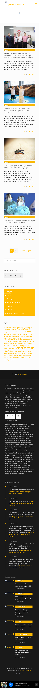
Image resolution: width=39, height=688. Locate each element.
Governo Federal (9, 341)
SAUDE (25, 353)
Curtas (9, 295)
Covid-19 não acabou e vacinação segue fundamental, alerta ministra (19, 220)
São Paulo (27, 358)
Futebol (18, 339)
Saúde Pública (8, 355)
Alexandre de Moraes (10, 327)
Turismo (13, 360)
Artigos (9, 292)
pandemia (32, 346)
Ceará (26, 329)
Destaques (10, 299)
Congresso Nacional (10, 332)
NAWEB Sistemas (25, 670)
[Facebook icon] (16, 674)
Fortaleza (9, 338)
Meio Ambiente (16, 343)
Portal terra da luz (19, 349)
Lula (9, 343)
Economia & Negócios (14, 302)
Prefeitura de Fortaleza (16, 351)
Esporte (18, 336)
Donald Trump (17, 334)
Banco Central (11, 329)
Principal (9, 309)
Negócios (24, 345)
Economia (27, 334)
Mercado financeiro (26, 343)
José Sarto (32, 341)
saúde (30, 353)
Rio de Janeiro (17, 353)
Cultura (26, 332)
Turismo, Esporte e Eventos (15, 313)
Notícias (9, 306)
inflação (17, 341)
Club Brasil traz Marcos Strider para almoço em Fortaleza (21, 503)
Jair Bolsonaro (24, 341)
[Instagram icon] (22, 674)
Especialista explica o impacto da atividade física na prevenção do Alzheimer (16, 109)
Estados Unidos (26, 336)
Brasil (19, 329)
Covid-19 (19, 332)
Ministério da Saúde (9, 346)
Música (18, 346)
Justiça (6, 343)
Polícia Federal (9, 348)
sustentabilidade (18, 358)
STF (25, 355)
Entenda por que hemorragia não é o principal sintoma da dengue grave (18, 165)
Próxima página (26, 251)
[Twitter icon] (19, 674)
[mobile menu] (36, 4)
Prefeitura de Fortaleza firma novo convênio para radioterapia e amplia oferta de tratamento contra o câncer (18, 54)
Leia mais (31, 74)
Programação (8, 353)
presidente (27, 351)
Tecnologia (7, 360)
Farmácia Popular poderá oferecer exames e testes (21, 534)
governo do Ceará (26, 339)
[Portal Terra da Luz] (14, 4)
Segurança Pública (18, 355)
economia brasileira (10, 336)
